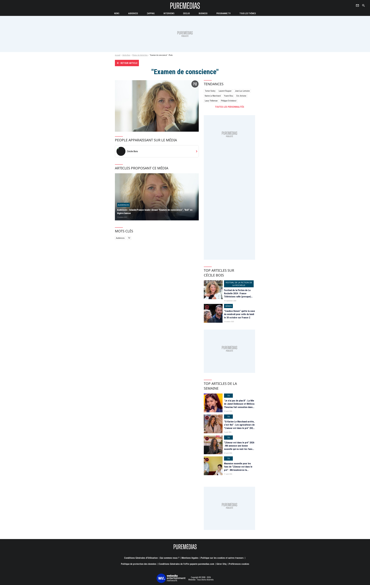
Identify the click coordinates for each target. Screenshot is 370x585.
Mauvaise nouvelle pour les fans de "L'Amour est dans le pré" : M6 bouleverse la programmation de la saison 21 (239, 468)
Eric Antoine (241, 96)
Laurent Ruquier (225, 91)
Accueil (117, 55)
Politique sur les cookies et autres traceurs (222, 558)
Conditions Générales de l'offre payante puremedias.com (186, 564)
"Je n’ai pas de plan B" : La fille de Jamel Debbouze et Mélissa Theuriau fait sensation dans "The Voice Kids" (239, 405)
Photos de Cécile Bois (140, 55)
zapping (151, 13)
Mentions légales (190, 558)
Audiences (120, 238)
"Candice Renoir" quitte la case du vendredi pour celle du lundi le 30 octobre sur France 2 (239, 314)
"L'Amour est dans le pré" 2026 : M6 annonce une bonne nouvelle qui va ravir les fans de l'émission (239, 447)
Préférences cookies (239, 564)
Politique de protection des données (138, 564)
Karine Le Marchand (213, 96)
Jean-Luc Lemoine (242, 91)
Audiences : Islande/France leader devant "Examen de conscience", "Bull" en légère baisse (154, 211)
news (116, 13)
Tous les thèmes (247, 13)
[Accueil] (185, 5)
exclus (186, 13)
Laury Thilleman (211, 101)
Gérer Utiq (221, 564)
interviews (168, 13)
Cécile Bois (126, 55)
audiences (133, 13)
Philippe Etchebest (228, 101)
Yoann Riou (228, 96)
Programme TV (223, 13)
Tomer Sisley (210, 91)
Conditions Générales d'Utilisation (141, 558)
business (203, 13)
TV (129, 238)
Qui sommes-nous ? (169, 558)
